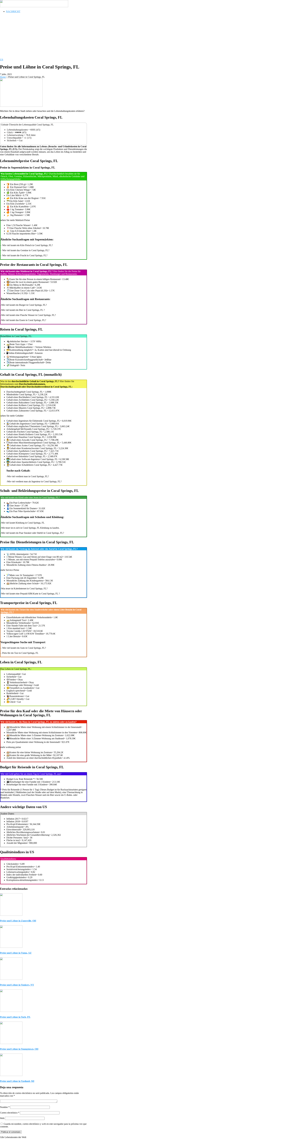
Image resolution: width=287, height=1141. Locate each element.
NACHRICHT (13, 11)
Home (3, 77)
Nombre (5, 1107)
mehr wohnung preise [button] (10, 747)
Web (2, 1118)
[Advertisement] (89, 36)
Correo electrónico (9, 1112)
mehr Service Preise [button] (9, 570)
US (1, 59)
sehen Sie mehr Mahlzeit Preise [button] (15, 220)
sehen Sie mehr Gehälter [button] (11, 415)
